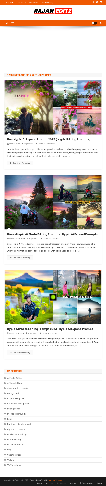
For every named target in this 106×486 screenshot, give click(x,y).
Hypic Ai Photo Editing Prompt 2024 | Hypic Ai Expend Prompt (50, 329)
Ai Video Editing (14, 383)
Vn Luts (10, 460)
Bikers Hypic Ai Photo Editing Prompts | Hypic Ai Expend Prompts (52, 234)
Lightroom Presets (16, 429)
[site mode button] (94, 23)
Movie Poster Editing (16, 434)
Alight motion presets (17, 388)
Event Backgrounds (16, 413)
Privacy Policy (47, 2)
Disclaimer (33, 2)
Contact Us (21, 2)
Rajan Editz (29, 143)
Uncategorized (14, 455)
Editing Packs (13, 408)
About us (9, 2)
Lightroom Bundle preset (19, 424)
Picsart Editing (14, 439)
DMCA (99, 483)
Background (13, 393)
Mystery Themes (55, 480)
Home (39, 483)
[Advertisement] (53, 49)
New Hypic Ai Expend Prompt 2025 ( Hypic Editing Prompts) (49, 139)
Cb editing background (18, 403)
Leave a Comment (46, 143)
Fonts (10, 419)
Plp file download (15, 444)
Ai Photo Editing (14, 378)
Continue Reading (21, 163)
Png (9, 449)
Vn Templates (14, 465)
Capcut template (15, 398)
